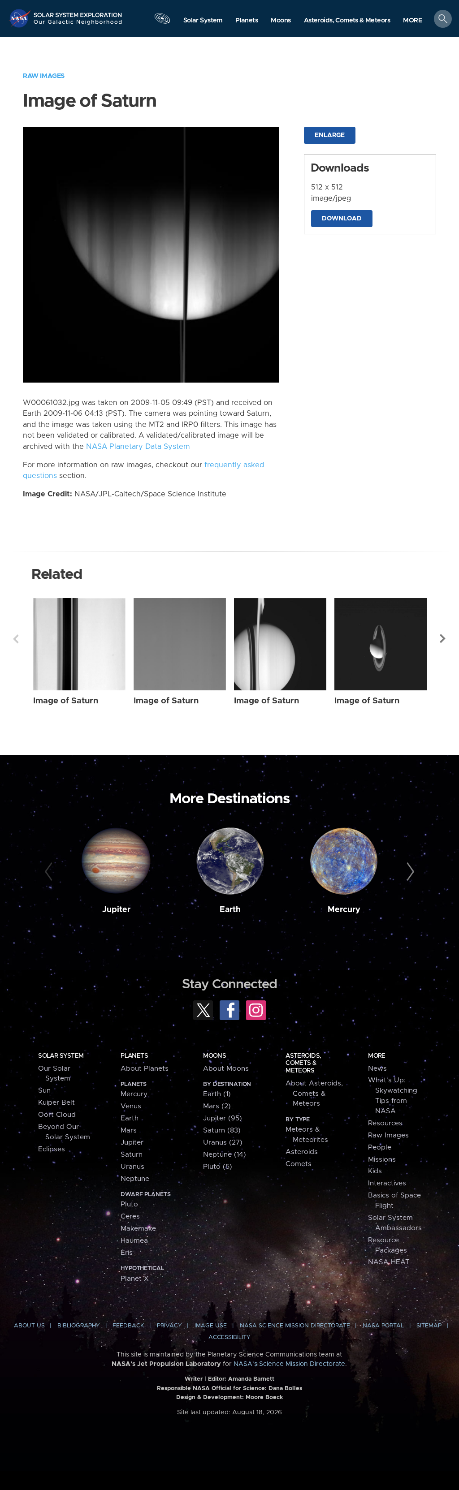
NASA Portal (383, 1326)
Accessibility (229, 1337)
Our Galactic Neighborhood (78, 24)
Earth (230, 910)
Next (443, 639)
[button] (413, 21)
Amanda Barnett (251, 1379)
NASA (20, 18)
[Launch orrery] (162, 20)
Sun (44, 1090)
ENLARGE (330, 135)
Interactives (387, 1183)
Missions (382, 1159)
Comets (299, 1164)
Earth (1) (217, 1094)
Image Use (211, 1326)
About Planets (145, 1068)
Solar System (60, 1056)
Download (342, 218)
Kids (375, 1171)
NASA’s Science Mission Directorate (289, 1364)
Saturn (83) (222, 1130)
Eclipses (51, 1149)
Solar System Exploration (78, 12)
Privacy (169, 1326)
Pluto (129, 1204)
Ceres (130, 1216)
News (377, 1068)
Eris (127, 1252)
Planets (134, 1056)
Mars (129, 1130)
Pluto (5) (217, 1166)
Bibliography (78, 1326)
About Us (29, 1326)
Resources (385, 1123)
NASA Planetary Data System (138, 446)
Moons (214, 1056)
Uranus (132, 1166)
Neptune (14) (224, 1154)
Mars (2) (217, 1106)
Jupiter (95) (222, 1118)
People (379, 1147)
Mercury (344, 910)
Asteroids (302, 1152)
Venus (131, 1106)
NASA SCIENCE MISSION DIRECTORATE (295, 1326)
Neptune (135, 1179)
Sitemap (429, 1326)
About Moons (226, 1068)
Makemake (138, 1228)
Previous (15, 639)
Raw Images (44, 76)
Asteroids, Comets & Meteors (303, 1063)
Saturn (132, 1154)
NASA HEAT (389, 1262)
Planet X (135, 1278)
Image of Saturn (65, 701)
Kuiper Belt (56, 1102)
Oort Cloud (57, 1114)
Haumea (134, 1240)
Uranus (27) (222, 1142)
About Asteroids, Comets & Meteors (314, 1093)
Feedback (128, 1326)
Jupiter (116, 910)
